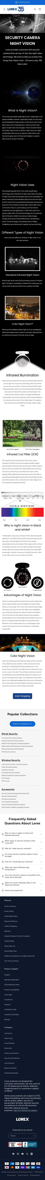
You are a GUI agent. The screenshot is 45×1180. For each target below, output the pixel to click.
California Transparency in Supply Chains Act (19, 956)
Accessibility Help (10, 951)
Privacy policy (11, 1175)
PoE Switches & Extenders (10, 802)
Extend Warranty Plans (12, 985)
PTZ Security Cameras (9, 752)
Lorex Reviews (9, 1063)
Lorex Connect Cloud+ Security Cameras (14, 764)
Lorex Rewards (9, 1043)
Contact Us (8, 1033)
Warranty (7, 931)
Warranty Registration (11, 980)
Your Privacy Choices (11, 961)
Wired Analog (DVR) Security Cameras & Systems (17, 746)
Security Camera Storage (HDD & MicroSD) (15, 793)
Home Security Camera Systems (12, 738)
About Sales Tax (9, 946)
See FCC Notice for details (25, 1110)
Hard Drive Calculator (11, 1014)
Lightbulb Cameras (8, 770)
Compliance (8, 1000)
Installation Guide (10, 1009)
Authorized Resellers (11, 1073)
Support (7, 975)
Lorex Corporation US (13, 1172)
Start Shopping (22, 696)
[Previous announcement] (4, 2)
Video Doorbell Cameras (9, 767)
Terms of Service (10, 906)
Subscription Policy (10, 916)
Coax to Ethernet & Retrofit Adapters (13, 804)
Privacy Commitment (11, 1053)
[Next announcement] (41, 2)
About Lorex (8, 1038)
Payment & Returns (10, 921)
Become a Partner (10, 1068)
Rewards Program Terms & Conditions (17, 936)
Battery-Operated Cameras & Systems (14, 775)
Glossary (7, 1004)
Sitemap (7, 1019)
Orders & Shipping (10, 926)
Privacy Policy (9, 911)
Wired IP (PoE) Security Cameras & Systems (15, 743)
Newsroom (8, 1048)
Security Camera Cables (9, 796)
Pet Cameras (6, 778)
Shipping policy (35, 1175)
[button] (4, 9)
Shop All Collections (21, 724)
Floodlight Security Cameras (11, 772)
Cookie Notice (9, 941)
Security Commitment (12, 1058)
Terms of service (23, 1175)
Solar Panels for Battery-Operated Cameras (15, 807)
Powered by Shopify (26, 1172)
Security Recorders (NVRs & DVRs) (13, 749)
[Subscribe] (34, 1135)
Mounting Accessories (9, 799)
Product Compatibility (11, 990)
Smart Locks (6, 781)
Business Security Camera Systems (13, 741)
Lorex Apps (8, 995)
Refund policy (39, 1172)
